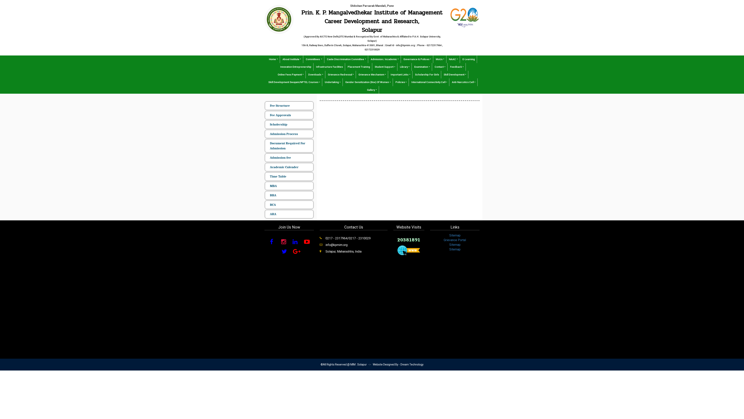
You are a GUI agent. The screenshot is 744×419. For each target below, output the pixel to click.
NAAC (452, 59)
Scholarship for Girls (427, 74)
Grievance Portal (455, 240)
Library (404, 66)
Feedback (456, 66)
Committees (313, 59)
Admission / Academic (384, 59)
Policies (400, 82)
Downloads (314, 74)
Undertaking (332, 82)
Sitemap (455, 235)
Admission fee (280, 157)
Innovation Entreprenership (295, 66)
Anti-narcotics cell (463, 82)
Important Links (399, 74)
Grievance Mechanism (371, 74)
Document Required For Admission (287, 145)
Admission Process (284, 134)
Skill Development (454, 74)
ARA (273, 214)
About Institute (290, 59)
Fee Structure (280, 105)
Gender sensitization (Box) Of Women (367, 82)
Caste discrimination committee (345, 59)
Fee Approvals (280, 115)
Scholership (278, 124)
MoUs (439, 59)
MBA (273, 186)
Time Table (278, 176)
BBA (273, 195)
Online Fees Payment (290, 74)
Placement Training (359, 66)
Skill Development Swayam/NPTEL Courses (293, 82)
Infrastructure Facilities (329, 66)
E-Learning (468, 59)
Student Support (384, 66)
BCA (273, 205)
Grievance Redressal (340, 74)
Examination (421, 66)
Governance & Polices (416, 59)
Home (272, 59)
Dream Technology (412, 364)
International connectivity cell (428, 82)
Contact (439, 66)
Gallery (371, 89)
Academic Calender (284, 167)
